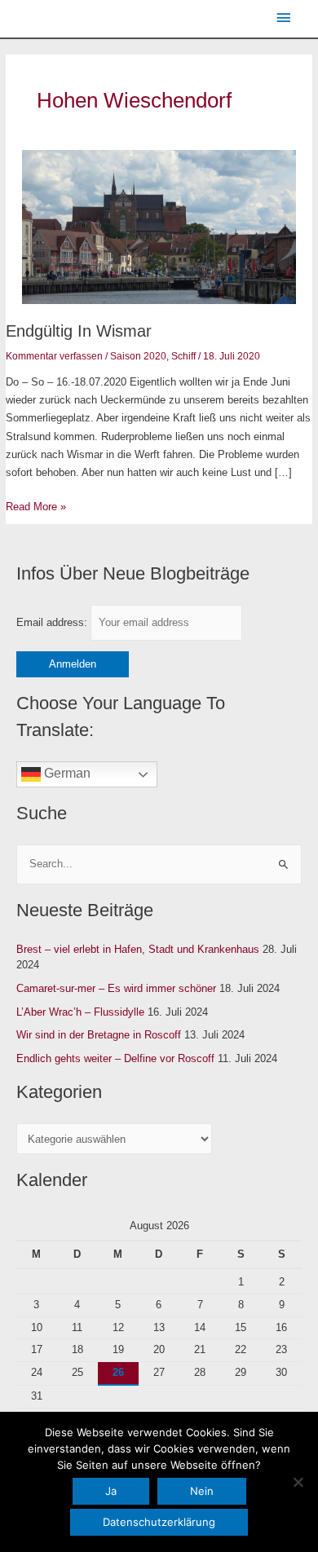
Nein (202, 1490)
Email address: (53, 622)
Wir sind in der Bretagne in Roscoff (98, 1035)
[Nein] (297, 1482)
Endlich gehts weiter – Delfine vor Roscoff (115, 1058)
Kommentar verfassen (54, 356)
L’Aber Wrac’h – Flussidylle (80, 1012)
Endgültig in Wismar (79, 331)
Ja (111, 1490)
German (66, 773)
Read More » (36, 505)
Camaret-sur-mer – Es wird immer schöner (116, 988)
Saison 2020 (138, 356)
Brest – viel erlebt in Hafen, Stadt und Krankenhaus (137, 949)
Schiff (183, 356)
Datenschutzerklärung (159, 1521)
